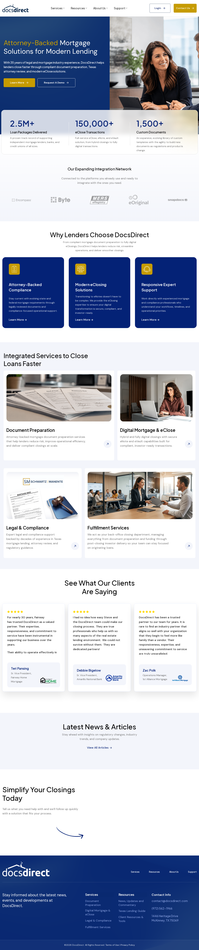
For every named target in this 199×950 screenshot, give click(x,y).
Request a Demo (54, 82)
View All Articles (98, 748)
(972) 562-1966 (162, 908)
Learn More (17, 82)
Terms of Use (112, 945)
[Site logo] (15, 8)
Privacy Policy (128, 945)
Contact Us (183, 8)
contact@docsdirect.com (170, 901)
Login (157, 8)
